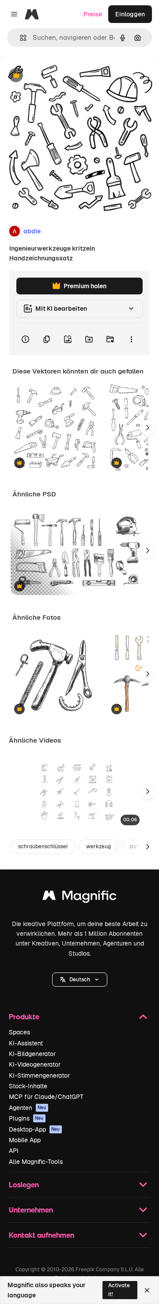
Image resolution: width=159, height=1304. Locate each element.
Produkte (24, 1016)
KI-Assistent (26, 1043)
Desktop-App (34, 1129)
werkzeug (98, 846)
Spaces (19, 1032)
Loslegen (24, 1184)
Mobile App (25, 1140)
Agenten (27, 1108)
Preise (92, 14)
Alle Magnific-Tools (36, 1162)
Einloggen (130, 14)
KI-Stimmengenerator (39, 1075)
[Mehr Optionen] (131, 339)
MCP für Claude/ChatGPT (46, 1097)
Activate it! (119, 1289)
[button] (79, 979)
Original (56, 76)
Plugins (26, 1118)
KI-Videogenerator (35, 1064)
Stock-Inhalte (28, 1086)
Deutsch (79, 979)
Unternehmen (31, 1209)
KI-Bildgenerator (32, 1054)
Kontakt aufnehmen (41, 1234)
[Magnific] (79, 897)
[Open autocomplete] (20, 37)
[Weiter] (147, 427)
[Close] (147, 1290)
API (14, 1151)
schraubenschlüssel (43, 846)
